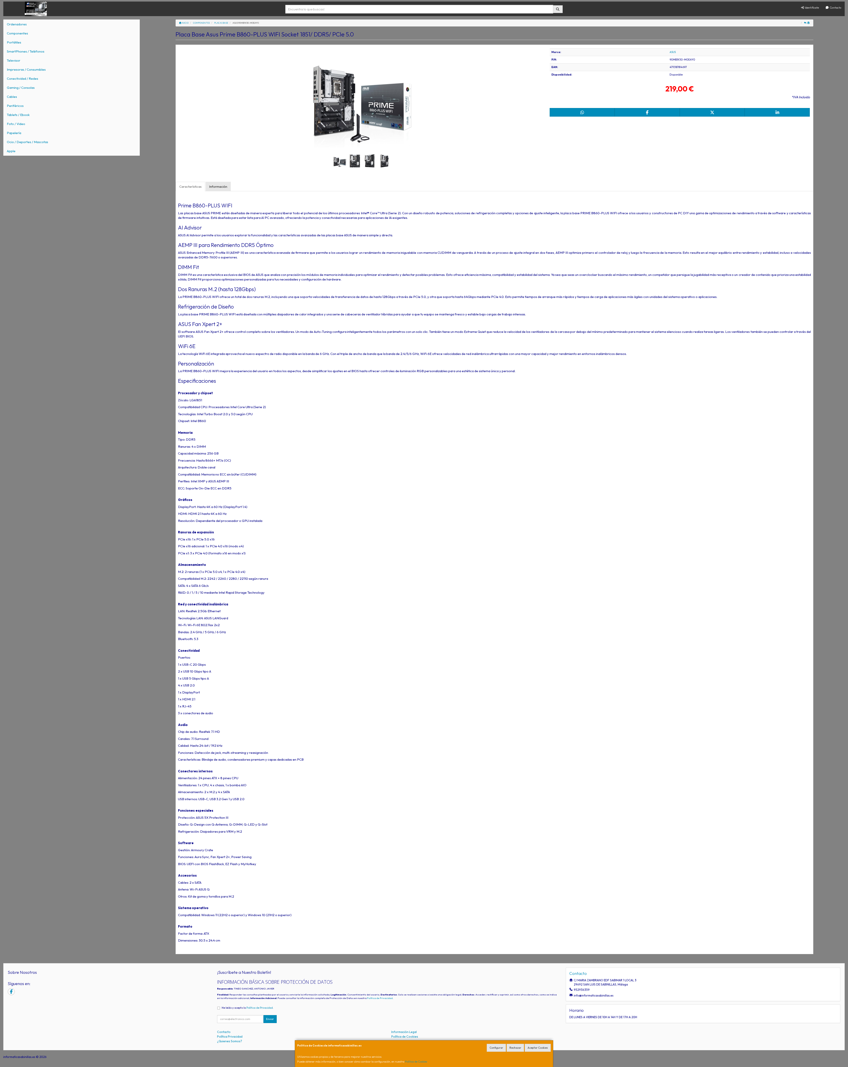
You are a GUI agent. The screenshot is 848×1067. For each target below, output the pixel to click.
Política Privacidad (229, 1037)
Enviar (270, 1019)
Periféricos (15, 106)
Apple (11, 151)
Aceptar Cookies (538, 1047)
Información (218, 186)
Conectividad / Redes (22, 78)
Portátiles (14, 42)
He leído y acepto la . (247, 1007)
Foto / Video (16, 124)
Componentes (17, 33)
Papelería (14, 133)
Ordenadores (17, 24)
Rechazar (515, 1047)
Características (190, 186)
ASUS (673, 52)
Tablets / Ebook (18, 115)
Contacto (835, 7)
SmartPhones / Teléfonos (25, 51)
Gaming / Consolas (21, 87)
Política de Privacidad (380, 998)
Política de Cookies (416, 1061)
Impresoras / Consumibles (26, 69)
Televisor (13, 60)
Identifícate (811, 7)
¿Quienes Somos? (229, 1041)
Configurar (496, 1047)
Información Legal (404, 1032)
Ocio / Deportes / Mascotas (27, 142)
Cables (12, 97)
